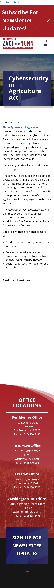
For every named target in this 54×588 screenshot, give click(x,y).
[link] (18, 43)
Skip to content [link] (9, 2)
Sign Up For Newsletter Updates (27, 545)
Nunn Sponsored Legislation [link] (21, 127)
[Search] (45, 41)
